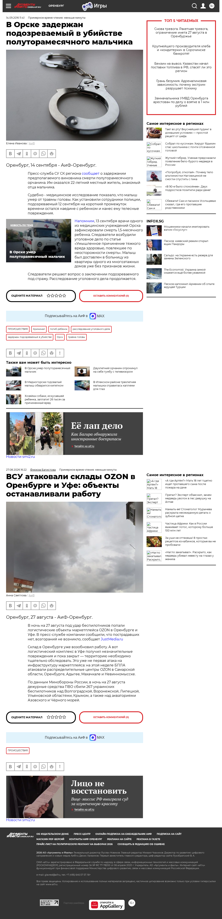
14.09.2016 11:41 (15, 17)
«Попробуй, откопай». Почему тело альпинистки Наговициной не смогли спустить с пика (189, 176)
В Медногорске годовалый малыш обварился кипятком (44, 383)
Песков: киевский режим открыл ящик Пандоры (186, 243)
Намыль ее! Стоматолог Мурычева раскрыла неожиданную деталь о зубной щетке (188, 513)
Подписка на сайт (169, 834)
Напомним (84, 221)
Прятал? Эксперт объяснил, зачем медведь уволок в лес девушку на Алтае (188, 498)
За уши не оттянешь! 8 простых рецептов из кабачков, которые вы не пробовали (190, 541)
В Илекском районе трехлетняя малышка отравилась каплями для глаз (114, 385)
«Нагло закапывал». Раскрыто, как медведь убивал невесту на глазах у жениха (189, 556)
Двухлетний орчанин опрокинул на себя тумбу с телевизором (115, 370)
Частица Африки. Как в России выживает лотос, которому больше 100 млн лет (189, 527)
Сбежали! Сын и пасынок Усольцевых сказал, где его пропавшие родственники (190, 204)
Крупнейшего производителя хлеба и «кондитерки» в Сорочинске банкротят (181, 50)
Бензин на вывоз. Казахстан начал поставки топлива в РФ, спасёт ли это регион (181, 67)
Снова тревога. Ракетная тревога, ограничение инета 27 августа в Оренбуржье (181, 32)
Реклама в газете (148, 839)
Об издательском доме (52, 834)
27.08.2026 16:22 (16, 469)
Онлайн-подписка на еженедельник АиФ (123, 834)
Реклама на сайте (119, 839)
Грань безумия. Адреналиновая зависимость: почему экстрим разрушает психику (181, 84)
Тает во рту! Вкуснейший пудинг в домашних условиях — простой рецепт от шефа (188, 133)
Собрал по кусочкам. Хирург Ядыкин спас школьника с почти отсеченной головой (190, 147)
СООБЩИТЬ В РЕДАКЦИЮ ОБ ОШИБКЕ (141, 844)
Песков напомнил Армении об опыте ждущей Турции (189, 286)
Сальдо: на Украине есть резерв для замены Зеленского (188, 257)
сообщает (91, 173)
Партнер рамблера (74, 903)
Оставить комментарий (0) (111, 295)
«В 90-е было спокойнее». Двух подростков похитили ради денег (188, 188)
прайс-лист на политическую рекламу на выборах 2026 (74, 844)
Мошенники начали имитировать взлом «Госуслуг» (186, 228)
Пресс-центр (82, 834)
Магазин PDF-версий (50, 839)
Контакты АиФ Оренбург (85, 839)
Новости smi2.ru (20, 457)
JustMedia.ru (112, 639)
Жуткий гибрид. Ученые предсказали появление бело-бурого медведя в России (190, 161)
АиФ (32, 143)
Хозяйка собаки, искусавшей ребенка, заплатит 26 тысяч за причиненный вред (45, 399)
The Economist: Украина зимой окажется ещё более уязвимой (185, 271)
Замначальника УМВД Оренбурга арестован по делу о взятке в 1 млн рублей (181, 102)
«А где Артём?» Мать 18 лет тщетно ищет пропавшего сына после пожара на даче (188, 484)
